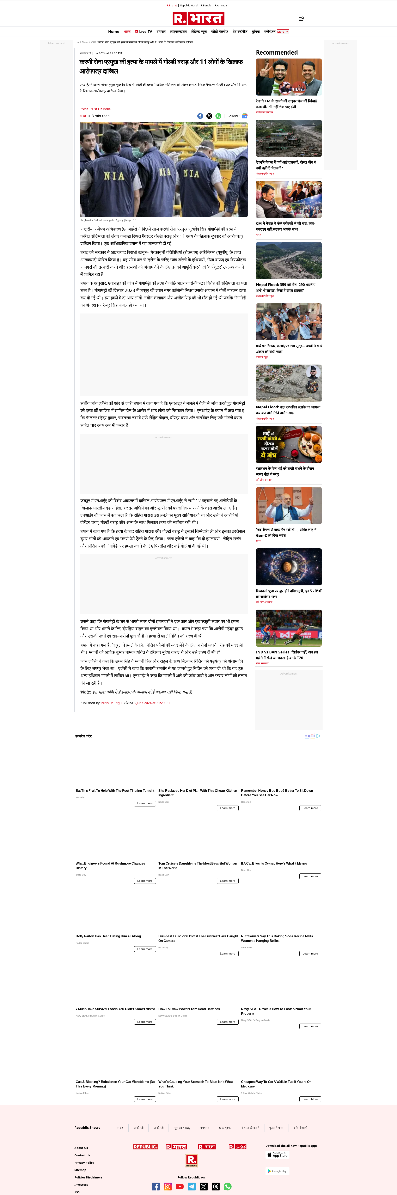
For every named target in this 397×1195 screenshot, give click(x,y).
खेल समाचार (262, 663)
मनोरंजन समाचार (264, 112)
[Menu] (299, 18)
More (280, 31)
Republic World (188, 5)
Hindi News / (82, 42)
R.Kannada (221, 5)
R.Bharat (172, 5)
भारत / (94, 42)
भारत (83, 115)
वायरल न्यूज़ (262, 357)
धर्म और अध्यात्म (264, 479)
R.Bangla (206, 5)
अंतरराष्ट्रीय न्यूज (265, 173)
